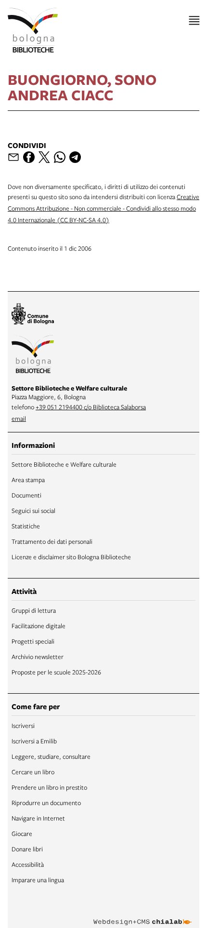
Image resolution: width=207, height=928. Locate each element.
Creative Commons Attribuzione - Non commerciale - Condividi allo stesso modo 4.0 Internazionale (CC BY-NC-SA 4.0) (103, 208)
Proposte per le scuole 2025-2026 (56, 672)
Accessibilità (28, 864)
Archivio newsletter (38, 656)
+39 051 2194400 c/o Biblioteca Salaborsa (91, 407)
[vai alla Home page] (33, 30)
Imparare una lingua (38, 879)
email (19, 418)
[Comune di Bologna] (33, 315)
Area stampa (28, 479)
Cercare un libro (33, 771)
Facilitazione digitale (38, 625)
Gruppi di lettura (34, 610)
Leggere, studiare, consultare (51, 756)
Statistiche (26, 526)
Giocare (22, 833)
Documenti (26, 495)
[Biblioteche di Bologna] (33, 355)
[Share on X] (44, 157)
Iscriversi (23, 725)
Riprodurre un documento (46, 802)
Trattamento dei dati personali (52, 541)
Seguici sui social (33, 510)
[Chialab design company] (142, 914)
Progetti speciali (33, 641)
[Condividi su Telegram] (75, 157)
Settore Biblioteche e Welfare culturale (64, 464)
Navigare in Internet (38, 818)
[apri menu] (194, 20)
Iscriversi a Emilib (34, 741)
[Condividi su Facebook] (29, 157)
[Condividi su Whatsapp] (59, 157)
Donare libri (27, 849)
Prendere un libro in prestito (49, 787)
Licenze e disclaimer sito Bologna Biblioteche (71, 556)
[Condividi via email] (13, 157)
